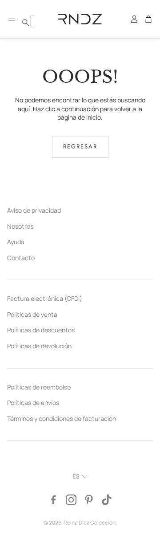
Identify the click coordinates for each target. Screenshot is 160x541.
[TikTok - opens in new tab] (106, 499)
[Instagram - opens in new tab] (71, 499)
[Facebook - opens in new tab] (53, 499)
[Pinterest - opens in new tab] (89, 499)
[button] (11, 19)
